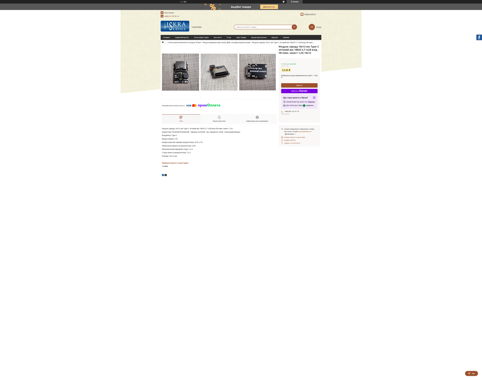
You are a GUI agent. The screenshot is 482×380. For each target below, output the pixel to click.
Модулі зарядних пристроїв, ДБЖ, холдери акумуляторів (226, 42)
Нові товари (241, 37)
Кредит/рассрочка (258, 37)
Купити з (294, 91)
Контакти (218, 37)
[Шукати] (294, 27)
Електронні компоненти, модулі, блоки (184, 42)
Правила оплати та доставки (175, 163)
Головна (166, 37)
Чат (473, 373)
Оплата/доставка (201, 37)
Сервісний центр (182, 37)
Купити (299, 85)
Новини (286, 37)
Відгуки (275, 37)
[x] (166, 175)
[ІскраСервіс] (175, 26)
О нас (229, 37)
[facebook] (163, 175)
